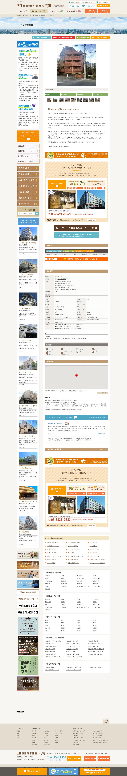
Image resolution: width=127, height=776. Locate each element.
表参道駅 (95, 583)
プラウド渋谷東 (24, 532)
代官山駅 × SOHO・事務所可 (96, 649)
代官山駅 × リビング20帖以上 (53, 641)
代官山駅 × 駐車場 (93, 646)
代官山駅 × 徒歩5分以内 (72, 643)
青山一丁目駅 (47, 744)
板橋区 (63, 630)
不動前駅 (47, 583)
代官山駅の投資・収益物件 (95, 667)
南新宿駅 (63, 604)
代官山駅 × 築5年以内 (72, 641)
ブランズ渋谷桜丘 (24, 308)
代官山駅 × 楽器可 (50, 651)
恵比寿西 (43, 15)
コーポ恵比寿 (93, 546)
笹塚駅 (63, 602)
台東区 (47, 625)
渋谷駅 (95, 575)
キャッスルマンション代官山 (97, 559)
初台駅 (95, 602)
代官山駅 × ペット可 (72, 649)
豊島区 (95, 628)
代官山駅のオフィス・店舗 (73, 670)
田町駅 (56, 740)
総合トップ (19, 15)
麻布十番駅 (34, 744)
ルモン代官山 (71, 552)
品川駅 (56, 735)
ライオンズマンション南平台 (28, 406)
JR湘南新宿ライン (59, 285)
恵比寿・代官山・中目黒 (79, 731)
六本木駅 (46, 735)
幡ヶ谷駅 (47, 604)
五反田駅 (47, 575)
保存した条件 (103, 2)
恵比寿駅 (63, 283)
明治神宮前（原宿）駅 (83, 586)
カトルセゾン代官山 (73, 549)
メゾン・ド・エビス (52, 552)
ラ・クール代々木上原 (26, 436)
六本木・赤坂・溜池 (78, 737)
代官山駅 (64, 281)
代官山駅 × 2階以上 (50, 643)
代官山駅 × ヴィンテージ (73, 646)
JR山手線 (57, 283)
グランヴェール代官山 (53, 542)
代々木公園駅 (96, 586)
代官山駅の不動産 (50, 667)
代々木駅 (95, 599)
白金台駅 (47, 589)
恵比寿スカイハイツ (52, 559)
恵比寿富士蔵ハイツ (73, 563)
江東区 (79, 625)
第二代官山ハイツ (51, 549)
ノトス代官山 (93, 542)
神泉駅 (63, 578)
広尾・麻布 (75, 735)
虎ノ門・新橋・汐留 (98, 733)
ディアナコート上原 (25, 372)
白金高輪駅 (46, 731)
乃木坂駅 (63, 586)
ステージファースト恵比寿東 (97, 563)
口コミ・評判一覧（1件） (98, 417)
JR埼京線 (57, 287)
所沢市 (47, 620)
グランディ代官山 (73, 546)
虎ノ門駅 (46, 740)
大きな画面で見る (102, 393)
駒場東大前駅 (80, 578)
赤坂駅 (45, 737)
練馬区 (79, 630)
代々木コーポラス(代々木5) (27, 243)
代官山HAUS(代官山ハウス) (75, 556)
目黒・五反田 (76, 744)
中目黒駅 (63, 581)
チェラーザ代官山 (94, 549)
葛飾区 (95, 630)
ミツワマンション (94, 556)
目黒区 (79, 620)
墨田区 (63, 625)
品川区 (95, 620)
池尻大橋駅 (64, 583)
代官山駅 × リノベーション (95, 651)
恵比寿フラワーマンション (54, 556)
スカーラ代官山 (51, 563)
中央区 (63, 622)
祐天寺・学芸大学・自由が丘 (100, 740)
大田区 (95, 625)
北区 (46, 630)
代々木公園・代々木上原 (79, 740)
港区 (62, 620)
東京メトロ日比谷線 (60, 289)
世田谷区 (47, 628)
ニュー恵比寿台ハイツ (74, 542)
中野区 (63, 628)
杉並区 (79, 628)
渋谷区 (36, 15)
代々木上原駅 (48, 581)
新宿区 (79, 622)
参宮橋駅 (79, 604)
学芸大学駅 (96, 581)
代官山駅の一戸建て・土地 (73, 667)
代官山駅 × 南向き (71, 651)
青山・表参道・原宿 (78, 733)
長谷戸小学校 (58, 322)
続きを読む (101, 433)
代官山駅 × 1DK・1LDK (72, 654)
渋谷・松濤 (75, 742)
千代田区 (47, 622)
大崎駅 (56, 737)
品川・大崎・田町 (97, 735)
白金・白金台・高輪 (98, 731)
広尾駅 (47, 586)
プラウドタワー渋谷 (25, 340)
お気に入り (89, 2)
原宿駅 (47, 578)
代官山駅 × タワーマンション (96, 643)
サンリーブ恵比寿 (73, 559)
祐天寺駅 (79, 581)
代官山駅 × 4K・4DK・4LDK (74, 656)
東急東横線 (58, 281)
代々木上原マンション (26, 468)
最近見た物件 (75, 2)
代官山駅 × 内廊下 (50, 649)
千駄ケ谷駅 (48, 602)
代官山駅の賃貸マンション (52, 670)
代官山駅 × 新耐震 (93, 641)
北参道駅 (47, 609)
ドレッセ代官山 (94, 552)
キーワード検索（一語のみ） (26, 213)
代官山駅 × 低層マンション (52, 646)
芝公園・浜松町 (97, 737)
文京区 (95, 622)
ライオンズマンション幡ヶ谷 (28, 501)
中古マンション (28, 15)
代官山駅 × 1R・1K (50, 654)
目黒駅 (63, 575)
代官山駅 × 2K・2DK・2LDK (95, 654)
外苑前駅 (79, 583)
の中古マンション (25, 146)
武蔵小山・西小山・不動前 (100, 742)
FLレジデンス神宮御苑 (26, 274)
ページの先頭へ (106, 721)
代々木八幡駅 (96, 578)
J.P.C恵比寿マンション (53, 546)
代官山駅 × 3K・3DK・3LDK (52, 656)
